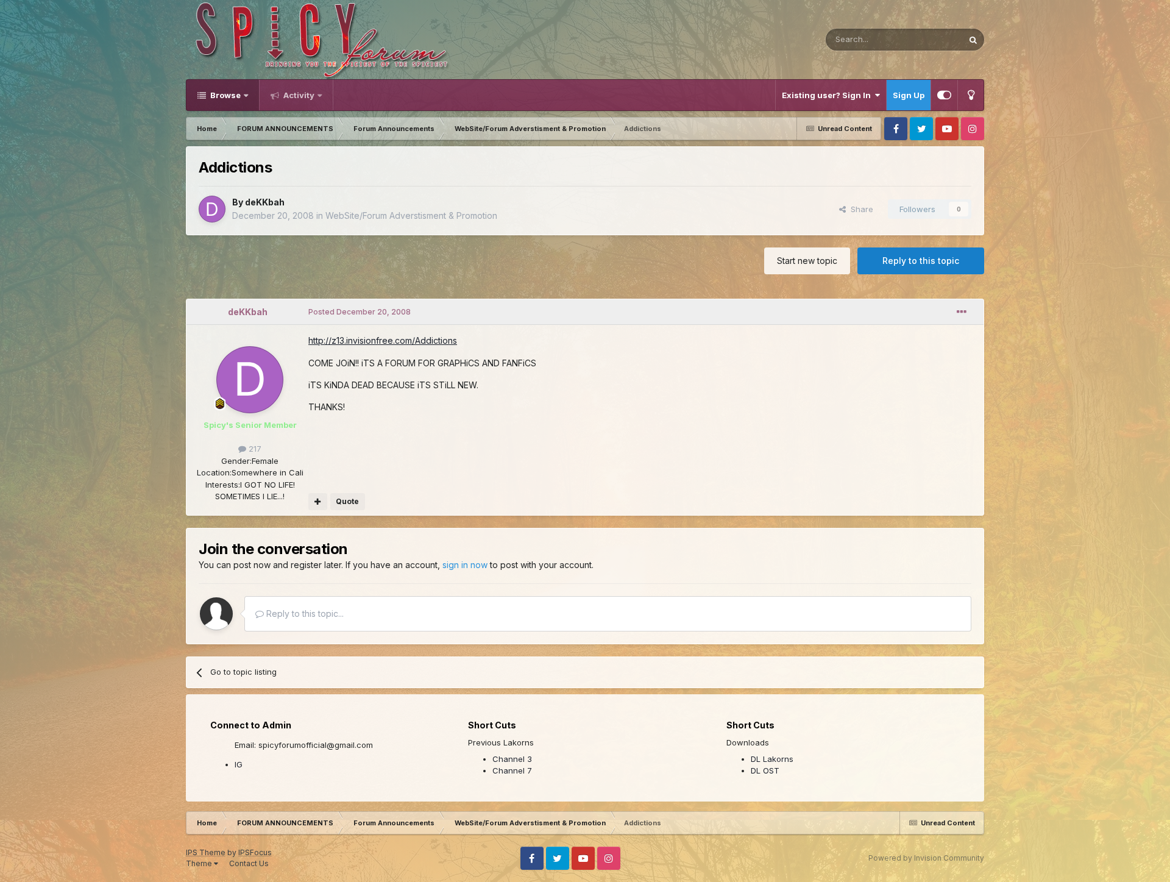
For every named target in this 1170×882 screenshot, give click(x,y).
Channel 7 (512, 770)
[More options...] (961, 312)
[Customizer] (944, 95)
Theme (200, 863)
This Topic (926, 39)
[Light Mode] (971, 95)
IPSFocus (255, 852)
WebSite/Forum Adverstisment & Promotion (411, 215)
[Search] (973, 40)
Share (859, 209)
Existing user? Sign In (828, 95)
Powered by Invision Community (926, 857)
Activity (298, 95)
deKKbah (265, 202)
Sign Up (908, 95)
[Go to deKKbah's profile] (212, 209)
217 (253, 448)
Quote (347, 501)
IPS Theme (205, 852)
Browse (224, 95)
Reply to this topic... (304, 613)
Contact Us (249, 863)
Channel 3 (512, 759)
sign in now (465, 565)
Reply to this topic (920, 260)
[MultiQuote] (317, 501)
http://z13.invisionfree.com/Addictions (382, 340)
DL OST (765, 770)
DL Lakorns (772, 759)
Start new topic (807, 260)
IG (239, 764)
